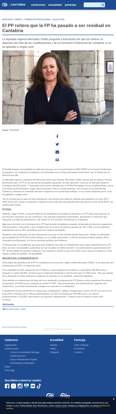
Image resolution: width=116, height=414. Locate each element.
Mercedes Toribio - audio (15, 309)
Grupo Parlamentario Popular (23, 359)
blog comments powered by (14, 327)
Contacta (78, 352)
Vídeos (53, 348)
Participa (70, 4)
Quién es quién (11, 348)
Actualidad (55, 4)
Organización (11, 345)
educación (58, 19)
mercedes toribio (12, 19)
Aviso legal (9, 370)
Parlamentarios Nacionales (22, 363)
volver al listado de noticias (58, 329)
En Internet (79, 348)
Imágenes (54, 352)
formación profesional (37, 19)
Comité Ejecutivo (17, 356)
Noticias (53, 345)
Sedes (7, 366)
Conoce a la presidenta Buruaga (24, 352)
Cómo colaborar (81, 345)
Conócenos (38, 4)
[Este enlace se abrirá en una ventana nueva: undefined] (57, 136)
